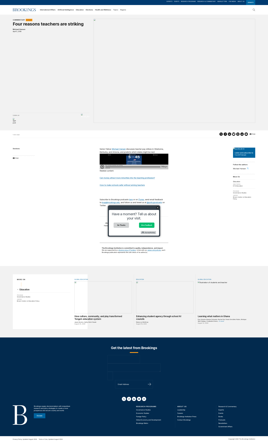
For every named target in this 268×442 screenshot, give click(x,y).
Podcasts (221, 420)
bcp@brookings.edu (111, 202)
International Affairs (47, 10)
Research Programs (188, 1)
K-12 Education (238, 186)
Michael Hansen (19, 29)
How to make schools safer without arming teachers (122, 185)
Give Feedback (146, 225)
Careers (180, 413)
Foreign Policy (141, 417)
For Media (232, 1)
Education (80, 10)
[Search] (254, 10)
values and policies (154, 250)
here (131, 199)
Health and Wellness (103, 10)
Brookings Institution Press (186, 417)
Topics (115, 10)
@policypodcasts (154, 202)
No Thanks (121, 225)
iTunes (141, 199)
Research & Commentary (206, 1)
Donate (251, 2)
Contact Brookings (184, 420)
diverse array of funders (127, 250)
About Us (241, 1)
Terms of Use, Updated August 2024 (51, 439)
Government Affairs (225, 427)
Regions (123, 10)
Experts (169, 1)
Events (176, 1)
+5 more (221, 321)
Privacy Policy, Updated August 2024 (25, 439)
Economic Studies (142, 413)
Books (220, 417)
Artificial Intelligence (66, 10)
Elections (89, 10)
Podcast (29, 20)
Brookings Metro (142, 423)
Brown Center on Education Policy (28, 301)
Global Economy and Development (148, 420)
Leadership (181, 410)
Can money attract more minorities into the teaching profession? (127, 178)
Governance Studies (239, 193)
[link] (24, 289)
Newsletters (222, 1)
